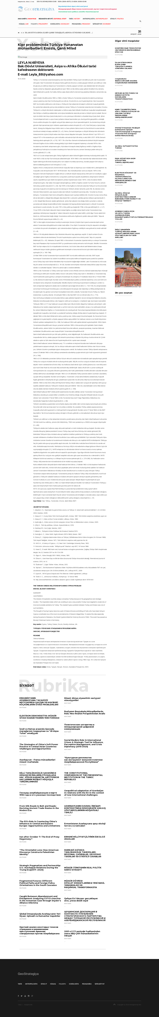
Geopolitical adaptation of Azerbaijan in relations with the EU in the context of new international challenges (84, 792)
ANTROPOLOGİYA (95, 19)
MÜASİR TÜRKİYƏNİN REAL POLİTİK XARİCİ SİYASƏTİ (82, 869)
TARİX (74, 19)
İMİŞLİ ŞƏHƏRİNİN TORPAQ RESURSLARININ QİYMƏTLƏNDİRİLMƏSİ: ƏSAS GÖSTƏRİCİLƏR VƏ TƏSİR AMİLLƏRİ (127, 233)
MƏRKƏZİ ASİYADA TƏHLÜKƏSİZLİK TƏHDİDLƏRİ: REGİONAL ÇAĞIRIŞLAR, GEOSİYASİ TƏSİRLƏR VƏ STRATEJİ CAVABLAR (82, 853)
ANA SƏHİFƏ (27, 19)
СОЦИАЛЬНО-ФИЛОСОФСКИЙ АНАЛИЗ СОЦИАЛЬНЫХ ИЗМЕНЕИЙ (126, 81)
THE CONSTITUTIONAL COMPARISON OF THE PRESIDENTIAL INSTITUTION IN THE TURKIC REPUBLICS (83, 776)
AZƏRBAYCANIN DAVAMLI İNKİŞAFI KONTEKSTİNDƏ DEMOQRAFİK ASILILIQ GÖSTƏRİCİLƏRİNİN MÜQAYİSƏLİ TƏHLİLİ (85, 809)
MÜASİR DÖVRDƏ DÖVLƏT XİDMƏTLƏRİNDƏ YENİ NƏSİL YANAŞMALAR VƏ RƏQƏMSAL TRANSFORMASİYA (84, 884)
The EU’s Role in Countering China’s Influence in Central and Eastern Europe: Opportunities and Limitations (39, 823)
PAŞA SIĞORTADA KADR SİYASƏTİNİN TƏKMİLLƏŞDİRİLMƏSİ (125, 160)
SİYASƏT (117, 19)
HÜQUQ (23, 24)
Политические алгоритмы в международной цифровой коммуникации (79, 726)
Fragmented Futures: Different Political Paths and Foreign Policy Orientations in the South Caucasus (38, 883)
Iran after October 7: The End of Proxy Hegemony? (39, 838)
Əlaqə (20, 1005)
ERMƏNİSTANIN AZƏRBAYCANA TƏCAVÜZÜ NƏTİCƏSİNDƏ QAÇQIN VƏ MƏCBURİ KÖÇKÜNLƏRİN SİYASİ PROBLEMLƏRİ (38, 701)
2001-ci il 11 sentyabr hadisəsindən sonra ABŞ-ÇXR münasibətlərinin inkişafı (82, 933)
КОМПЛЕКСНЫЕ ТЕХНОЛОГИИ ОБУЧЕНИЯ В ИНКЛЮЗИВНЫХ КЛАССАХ (128, 50)
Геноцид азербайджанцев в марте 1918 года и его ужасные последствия (40, 794)
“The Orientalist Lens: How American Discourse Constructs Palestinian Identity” (39, 852)
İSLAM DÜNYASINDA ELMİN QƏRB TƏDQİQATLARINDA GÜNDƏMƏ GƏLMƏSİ (123, 65)
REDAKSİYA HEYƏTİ (52, 19)
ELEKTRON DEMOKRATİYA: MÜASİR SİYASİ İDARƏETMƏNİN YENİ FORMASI (39, 717)
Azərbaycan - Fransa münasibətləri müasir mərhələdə (37, 761)
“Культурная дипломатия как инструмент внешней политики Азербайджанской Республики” (83, 759)
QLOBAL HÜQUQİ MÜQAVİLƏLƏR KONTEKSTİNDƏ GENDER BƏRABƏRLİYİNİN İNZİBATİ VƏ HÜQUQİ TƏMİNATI (128, 197)
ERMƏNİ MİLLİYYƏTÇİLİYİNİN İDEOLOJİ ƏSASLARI (84, 838)
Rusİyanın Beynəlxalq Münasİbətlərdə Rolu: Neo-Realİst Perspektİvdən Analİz (84, 712)
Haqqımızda (28, 1005)
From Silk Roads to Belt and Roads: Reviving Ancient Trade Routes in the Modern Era (39, 808)
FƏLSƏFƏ (39, 24)
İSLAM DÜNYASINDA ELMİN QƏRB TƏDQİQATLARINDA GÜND (51, 32)
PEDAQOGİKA (81, 24)
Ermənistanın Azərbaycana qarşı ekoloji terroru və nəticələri (85, 824)
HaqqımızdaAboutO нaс (26, 1)
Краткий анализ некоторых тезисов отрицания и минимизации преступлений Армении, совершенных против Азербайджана (39, 930)
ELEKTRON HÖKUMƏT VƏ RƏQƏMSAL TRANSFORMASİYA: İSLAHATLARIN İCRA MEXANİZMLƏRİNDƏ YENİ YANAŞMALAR (125, 177)
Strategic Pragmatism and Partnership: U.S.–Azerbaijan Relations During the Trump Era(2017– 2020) (40, 867)
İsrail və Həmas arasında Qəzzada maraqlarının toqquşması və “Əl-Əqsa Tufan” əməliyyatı (39, 731)
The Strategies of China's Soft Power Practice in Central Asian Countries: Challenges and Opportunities (38, 746)
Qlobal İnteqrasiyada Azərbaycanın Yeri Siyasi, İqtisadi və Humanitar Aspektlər (40, 915)
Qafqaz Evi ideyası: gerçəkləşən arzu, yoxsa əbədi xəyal (81, 899)
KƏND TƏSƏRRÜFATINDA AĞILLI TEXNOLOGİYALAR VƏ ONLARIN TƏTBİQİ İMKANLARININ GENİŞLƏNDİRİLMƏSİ (127, 113)
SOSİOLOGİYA (59, 24)
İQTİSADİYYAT (102, 24)
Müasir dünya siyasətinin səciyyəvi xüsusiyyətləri (82, 699)
